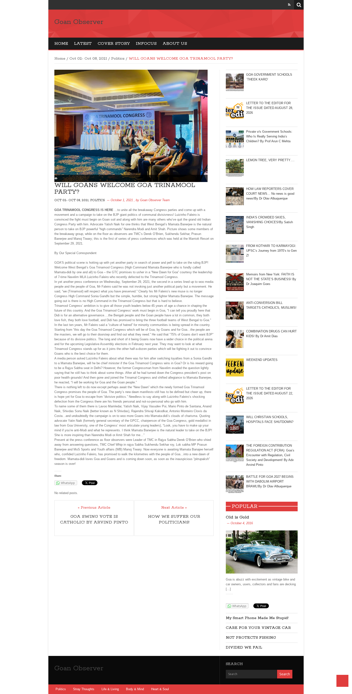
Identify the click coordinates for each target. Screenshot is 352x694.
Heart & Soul (160, 689)
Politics (118, 58)
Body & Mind (135, 689)
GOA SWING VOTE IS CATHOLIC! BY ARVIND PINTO (94, 519)
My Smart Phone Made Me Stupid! (257, 617)
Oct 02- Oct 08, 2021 (88, 58)
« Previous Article (94, 507)
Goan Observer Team (155, 200)
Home (61, 43)
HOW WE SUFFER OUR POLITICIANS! (174, 519)
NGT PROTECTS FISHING (251, 637)
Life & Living (110, 689)
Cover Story (114, 43)
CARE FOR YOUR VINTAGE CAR (258, 627)
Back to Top (342, 681)
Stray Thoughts (83, 689)
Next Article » (174, 507)
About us (175, 43)
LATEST (83, 43)
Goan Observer (78, 22)
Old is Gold (237, 517)
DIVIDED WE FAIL (244, 647)
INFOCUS (146, 43)
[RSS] (289, 4)
